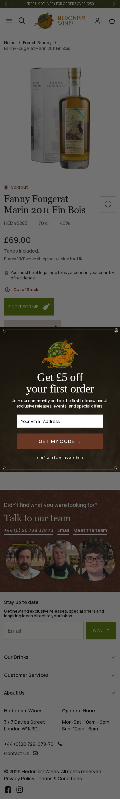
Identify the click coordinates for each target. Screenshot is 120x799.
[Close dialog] (116, 330)
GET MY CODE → (60, 441)
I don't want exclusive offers (60, 457)
